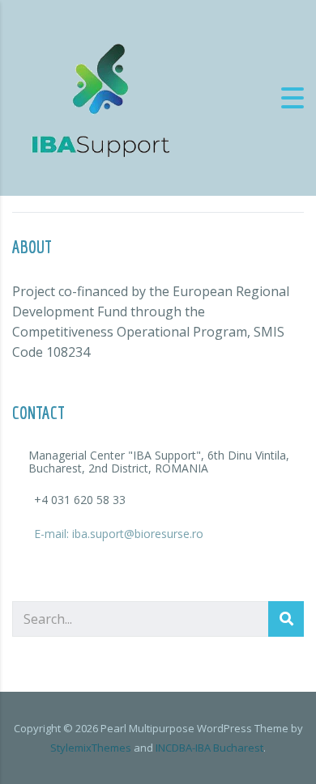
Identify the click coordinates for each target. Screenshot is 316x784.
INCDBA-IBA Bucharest (209, 747)
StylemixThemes (90, 747)
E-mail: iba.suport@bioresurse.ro (118, 533)
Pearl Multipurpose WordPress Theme (194, 728)
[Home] (101, 96)
